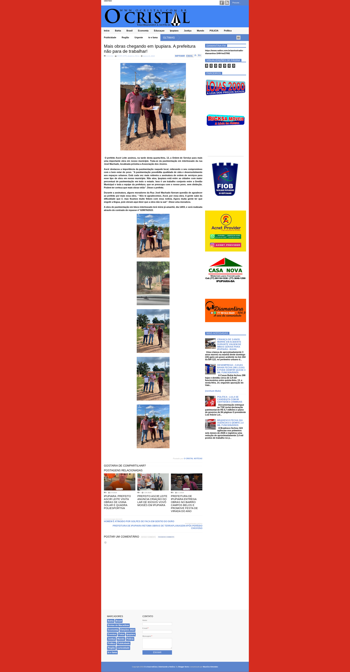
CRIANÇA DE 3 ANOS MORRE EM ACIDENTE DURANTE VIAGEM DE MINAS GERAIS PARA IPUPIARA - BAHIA (229, 344)
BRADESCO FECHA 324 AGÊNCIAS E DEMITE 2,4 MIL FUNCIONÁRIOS (230, 422)
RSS (227, 3)
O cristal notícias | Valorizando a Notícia (159, 667)
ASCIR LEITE (122, 56)
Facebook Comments (166, 537)
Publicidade (110, 37)
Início (107, 31)
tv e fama (153, 37)
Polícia (130, 639)
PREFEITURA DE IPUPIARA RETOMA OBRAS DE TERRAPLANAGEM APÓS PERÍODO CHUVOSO (157, 527)
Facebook (222, 3)
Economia (143, 31)
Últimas (169, 37)
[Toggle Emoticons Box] (105, 542)
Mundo (200, 31)
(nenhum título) (213, 391)
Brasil (129, 31)
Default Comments (148, 537)
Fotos (121, 634)
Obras (137, 56)
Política (228, 31)
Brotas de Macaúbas (118, 625)
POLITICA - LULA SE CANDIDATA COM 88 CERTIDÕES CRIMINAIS (229, 399)
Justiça (187, 31)
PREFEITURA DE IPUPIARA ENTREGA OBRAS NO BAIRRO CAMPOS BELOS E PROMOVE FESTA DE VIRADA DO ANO (184, 504)
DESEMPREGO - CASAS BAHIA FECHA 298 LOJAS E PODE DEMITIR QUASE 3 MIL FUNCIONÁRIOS (231, 369)
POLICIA (214, 31)
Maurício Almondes (210, 667)
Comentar (110, 56)
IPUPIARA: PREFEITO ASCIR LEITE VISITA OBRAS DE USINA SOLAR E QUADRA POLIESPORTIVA (117, 502)
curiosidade (123, 648)
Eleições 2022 (127, 630)
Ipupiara (174, 31)
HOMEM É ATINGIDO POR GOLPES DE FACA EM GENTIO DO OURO (139, 521)
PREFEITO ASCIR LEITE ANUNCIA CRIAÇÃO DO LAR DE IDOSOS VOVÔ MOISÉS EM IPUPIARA (152, 501)
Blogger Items (183, 667)
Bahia (118, 31)
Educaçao (159, 31)
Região (125, 37)
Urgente (139, 37)
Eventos (112, 634)
